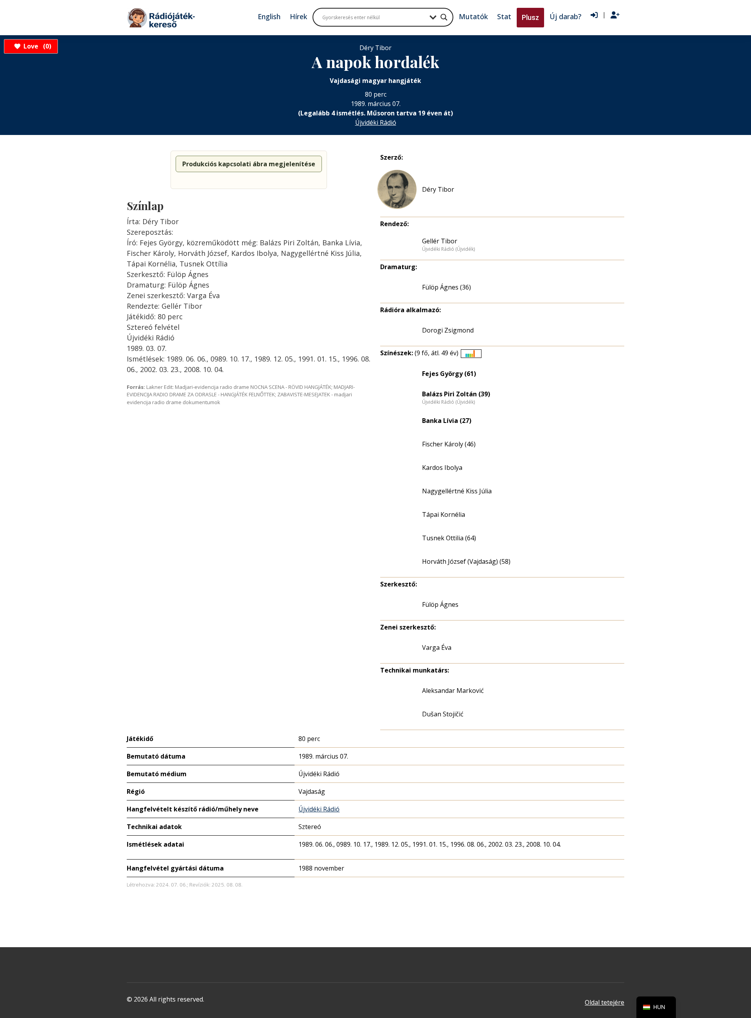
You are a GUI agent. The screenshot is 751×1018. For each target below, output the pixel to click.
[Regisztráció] (615, 15)
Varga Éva (436, 647)
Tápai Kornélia (443, 514)
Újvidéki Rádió (375, 122)
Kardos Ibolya (442, 467)
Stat (504, 16)
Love (36, 46)
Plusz (530, 17)
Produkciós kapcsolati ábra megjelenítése (248, 164)
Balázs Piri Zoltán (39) (456, 394)
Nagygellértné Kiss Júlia (457, 491)
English (269, 16)
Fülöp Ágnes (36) (446, 287)
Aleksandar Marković (453, 690)
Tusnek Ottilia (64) (449, 538)
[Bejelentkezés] (594, 15)
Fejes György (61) (449, 373)
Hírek (298, 16)
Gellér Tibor (439, 241)
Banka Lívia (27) (446, 420)
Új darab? (565, 16)
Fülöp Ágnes (440, 604)
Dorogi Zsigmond (448, 330)
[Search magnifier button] (443, 17)
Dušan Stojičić (443, 714)
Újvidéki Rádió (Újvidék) (448, 249)
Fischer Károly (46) (449, 444)
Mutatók (473, 16)
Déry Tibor (438, 189)
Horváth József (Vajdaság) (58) (466, 561)
